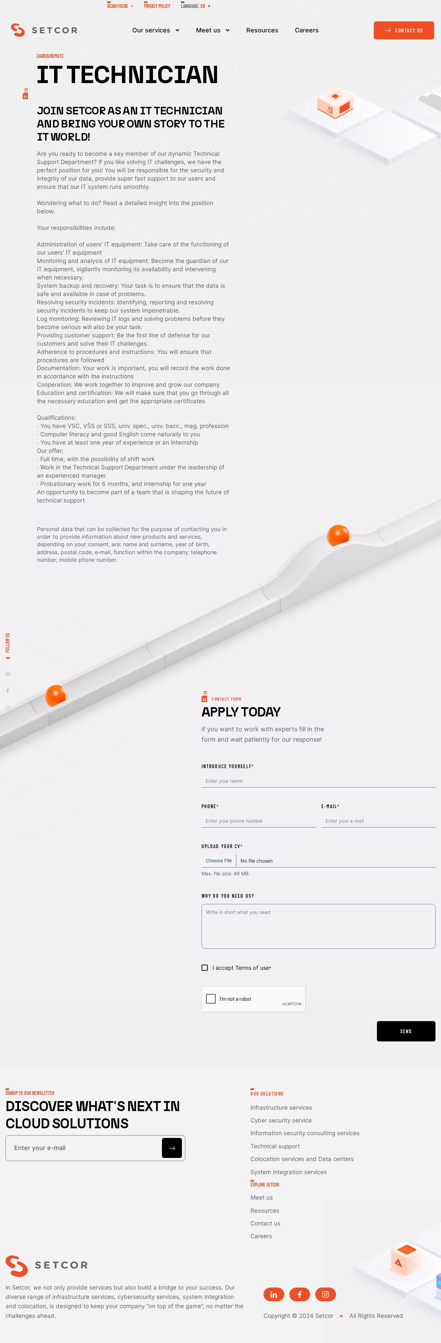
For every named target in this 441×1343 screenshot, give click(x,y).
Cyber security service (281, 1120)
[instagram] (7, 707)
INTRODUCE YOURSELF (227, 766)
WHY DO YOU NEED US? (228, 896)
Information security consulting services (305, 1133)
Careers (307, 30)
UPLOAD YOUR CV (222, 846)
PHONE (210, 806)
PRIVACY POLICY (157, 6)
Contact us (265, 1223)
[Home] (44, 30)
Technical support (275, 1146)
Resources (262, 30)
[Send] (172, 1148)
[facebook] (7, 690)
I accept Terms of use (242, 967)
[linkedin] (7, 673)
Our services (151, 30)
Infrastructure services (281, 1107)
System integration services (288, 1172)
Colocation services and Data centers (302, 1158)
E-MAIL (330, 806)
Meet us (208, 30)
